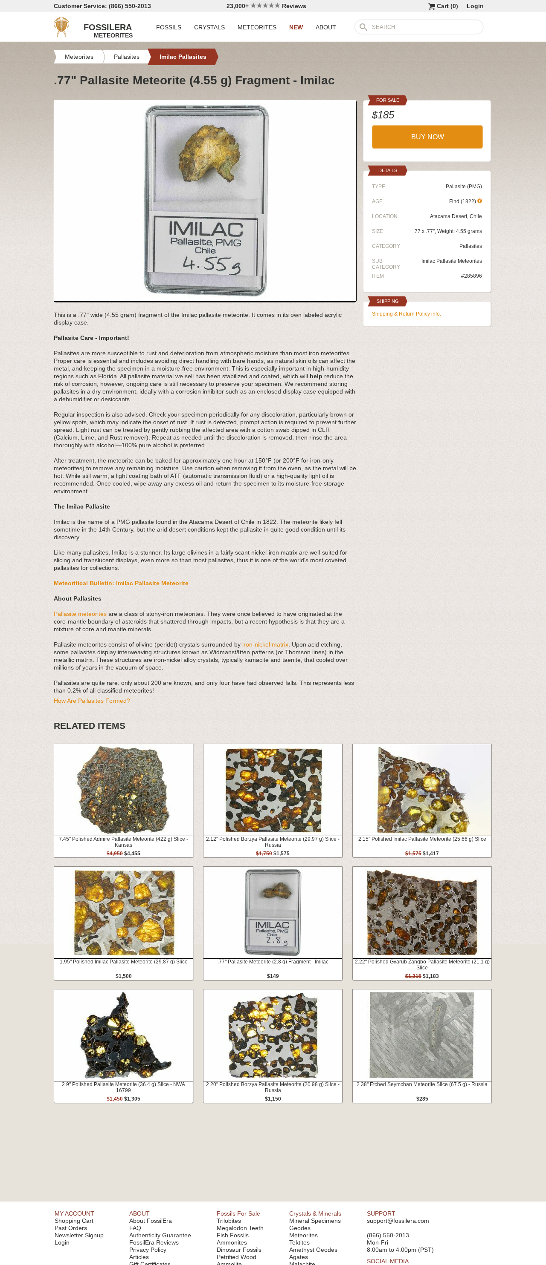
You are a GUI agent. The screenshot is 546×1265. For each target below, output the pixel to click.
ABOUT (326, 27)
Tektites (299, 1242)
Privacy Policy (147, 1249)
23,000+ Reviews (266, 6)
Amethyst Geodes (313, 1249)
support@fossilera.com (398, 1220)
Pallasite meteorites (80, 613)
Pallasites (470, 246)
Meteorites (303, 1235)
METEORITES (257, 27)
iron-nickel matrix (265, 644)
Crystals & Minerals (315, 1213)
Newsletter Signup (79, 1235)
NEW (296, 27)
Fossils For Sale (238, 1213)
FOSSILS (168, 27)
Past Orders (71, 1228)
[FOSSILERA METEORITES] (61, 35)
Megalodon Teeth (240, 1228)
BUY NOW (427, 137)
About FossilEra (150, 1220)
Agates (298, 1257)
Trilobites (229, 1220)
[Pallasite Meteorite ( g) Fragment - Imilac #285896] (205, 299)
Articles (139, 1257)
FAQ (135, 1228)
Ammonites (232, 1242)
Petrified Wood (236, 1257)
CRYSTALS (209, 27)
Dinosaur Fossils (239, 1249)
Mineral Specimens (315, 1220)
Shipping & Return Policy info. (406, 314)
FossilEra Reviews (154, 1242)
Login (475, 6)
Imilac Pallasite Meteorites (451, 261)
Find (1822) (463, 201)
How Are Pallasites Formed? (92, 700)
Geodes (300, 1228)
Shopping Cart (74, 1220)
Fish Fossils (233, 1235)
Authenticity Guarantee (160, 1235)
